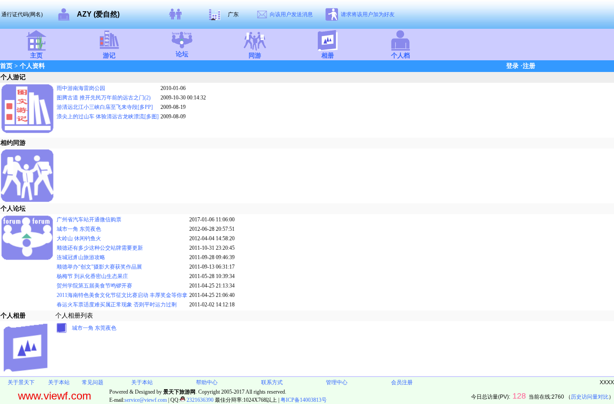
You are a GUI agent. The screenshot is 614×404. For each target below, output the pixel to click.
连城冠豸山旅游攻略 (81, 257)
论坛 (182, 54)
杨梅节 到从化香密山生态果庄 (92, 276)
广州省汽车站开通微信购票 (89, 219)
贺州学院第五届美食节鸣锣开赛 (94, 286)
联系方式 (272, 382)
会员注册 (402, 382)
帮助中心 (207, 382)
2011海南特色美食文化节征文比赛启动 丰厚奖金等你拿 (122, 295)
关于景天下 (21, 382)
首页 (6, 66)
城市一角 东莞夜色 (79, 229)
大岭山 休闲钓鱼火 (79, 238)
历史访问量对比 (590, 397)
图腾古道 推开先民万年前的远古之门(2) (104, 97)
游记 (109, 55)
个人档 (400, 55)
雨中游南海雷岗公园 (81, 88)
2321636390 (199, 400)
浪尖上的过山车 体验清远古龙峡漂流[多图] (108, 116)
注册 (529, 66)
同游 (255, 55)
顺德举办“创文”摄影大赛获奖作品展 (99, 267)
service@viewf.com (146, 400)
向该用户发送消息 (291, 14)
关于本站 (59, 382)
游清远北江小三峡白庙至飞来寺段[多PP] (105, 107)
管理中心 (336, 382)
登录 (512, 66)
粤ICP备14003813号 (303, 400)
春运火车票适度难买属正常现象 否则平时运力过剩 (117, 304)
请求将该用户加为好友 (368, 14)
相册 (327, 55)
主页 (36, 55)
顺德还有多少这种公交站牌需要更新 (100, 248)
